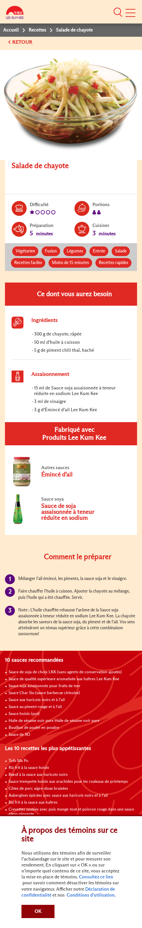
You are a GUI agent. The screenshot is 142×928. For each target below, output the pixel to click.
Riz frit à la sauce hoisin (29, 768)
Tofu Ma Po (18, 761)
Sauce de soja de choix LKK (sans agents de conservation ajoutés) (65, 672)
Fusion (51, 251)
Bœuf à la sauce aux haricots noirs (38, 775)
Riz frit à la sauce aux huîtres (33, 803)
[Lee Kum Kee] (15, 14)
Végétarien (25, 251)
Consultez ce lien (96, 877)
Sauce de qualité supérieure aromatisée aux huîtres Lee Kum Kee (64, 679)
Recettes (37, 30)
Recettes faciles (28, 263)
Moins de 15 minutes (70, 263)
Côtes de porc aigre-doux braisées (38, 789)
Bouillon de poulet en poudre (34, 728)
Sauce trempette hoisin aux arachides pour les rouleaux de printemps (68, 782)
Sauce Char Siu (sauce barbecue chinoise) (44, 693)
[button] (118, 12)
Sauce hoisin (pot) (24, 714)
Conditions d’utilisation (90, 895)
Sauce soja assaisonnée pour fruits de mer (45, 686)
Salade (120, 251)
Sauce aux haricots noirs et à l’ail (37, 700)
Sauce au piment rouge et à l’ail (35, 707)
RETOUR (23, 42)
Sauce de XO (19, 735)
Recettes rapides (113, 263)
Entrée (99, 251)
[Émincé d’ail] (55, 485)
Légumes (75, 251)
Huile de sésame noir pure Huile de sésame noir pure (54, 721)
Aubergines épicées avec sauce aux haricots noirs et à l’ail (58, 796)
